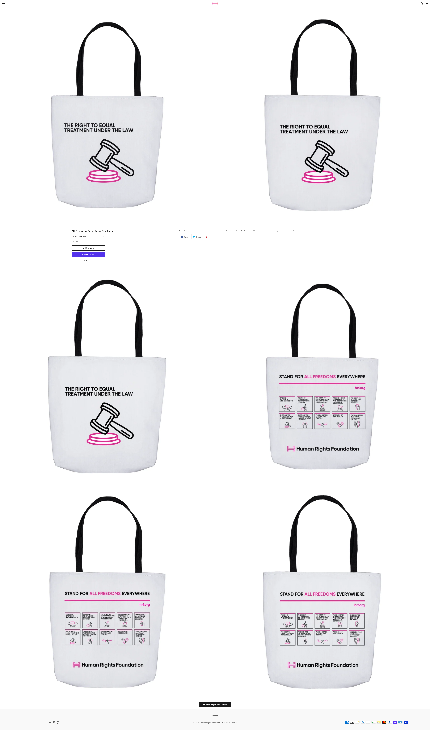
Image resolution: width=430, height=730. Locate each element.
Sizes (75, 236)
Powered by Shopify (229, 722)
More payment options (88, 260)
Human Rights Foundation (210, 722)
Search (215, 716)
